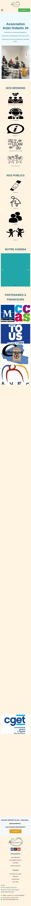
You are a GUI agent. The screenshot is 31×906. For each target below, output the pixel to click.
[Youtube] (18, 849)
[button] (2, 10)
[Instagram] (15, 849)
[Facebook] (12, 849)
